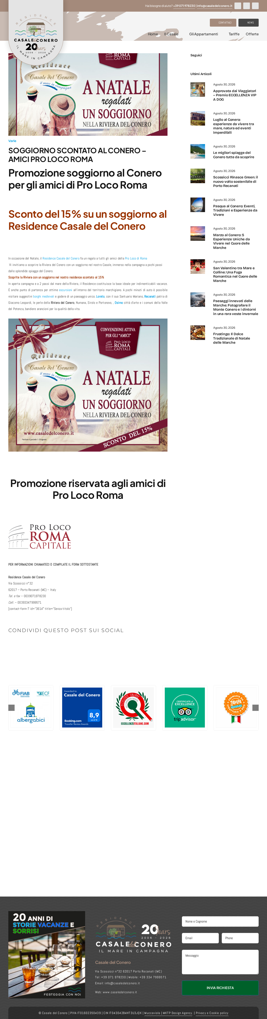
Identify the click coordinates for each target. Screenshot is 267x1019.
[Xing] (74, 645)
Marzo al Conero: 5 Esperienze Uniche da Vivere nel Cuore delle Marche (231, 241)
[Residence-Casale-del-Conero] (197, 84)
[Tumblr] (53, 645)
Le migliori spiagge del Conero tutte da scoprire (233, 155)
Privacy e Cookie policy (212, 1013)
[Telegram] (46, 645)
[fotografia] (197, 294)
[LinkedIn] (32, 645)
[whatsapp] (255, 5)
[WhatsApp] (39, 645)
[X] (18, 645)
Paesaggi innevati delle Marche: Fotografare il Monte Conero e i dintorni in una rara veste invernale (235, 307)
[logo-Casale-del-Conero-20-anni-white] (133, 918)
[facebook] (237, 5)
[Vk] (67, 645)
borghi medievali (43, 296)
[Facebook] (11, 645)
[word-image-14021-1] (197, 146)
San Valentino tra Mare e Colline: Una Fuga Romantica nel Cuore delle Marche (235, 274)
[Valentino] (197, 261)
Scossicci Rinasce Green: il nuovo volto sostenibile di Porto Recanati (235, 181)
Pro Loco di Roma (136, 258)
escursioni (65, 290)
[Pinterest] (60, 645)
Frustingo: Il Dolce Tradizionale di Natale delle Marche (231, 338)
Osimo (119, 302)
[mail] (212, 62)
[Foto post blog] (197, 327)
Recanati (150, 296)
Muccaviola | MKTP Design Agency (168, 1013)
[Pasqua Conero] (197, 199)
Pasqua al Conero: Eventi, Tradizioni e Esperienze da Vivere (235, 210)
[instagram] (246, 5)
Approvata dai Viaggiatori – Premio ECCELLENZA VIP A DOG (234, 95)
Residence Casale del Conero (61, 258)
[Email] (81, 645)
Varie (12, 141)
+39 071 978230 (184, 5)
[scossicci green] (197, 170)
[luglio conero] (197, 113)
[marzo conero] (197, 228)
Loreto (100, 296)
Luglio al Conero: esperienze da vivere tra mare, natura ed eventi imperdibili (233, 126)
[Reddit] (25, 645)
